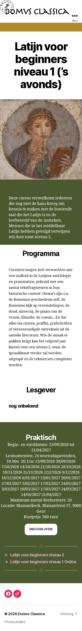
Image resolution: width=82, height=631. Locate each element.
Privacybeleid (14, 622)
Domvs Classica (31, 614)
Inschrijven (41, 529)
